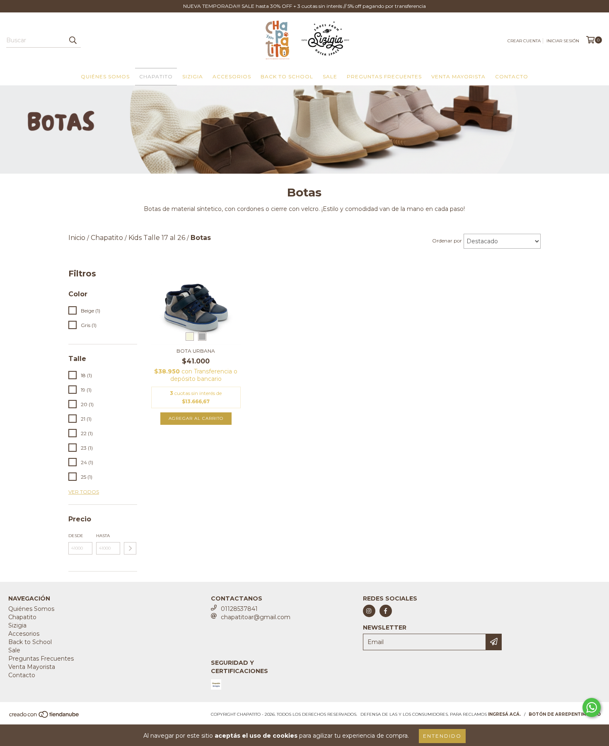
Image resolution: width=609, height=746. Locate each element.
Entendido (442, 736)
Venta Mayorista (458, 76)
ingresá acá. (504, 714)
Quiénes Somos (105, 76)
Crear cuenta (524, 41)
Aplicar (130, 548)
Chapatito (156, 76)
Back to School (287, 76)
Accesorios (232, 76)
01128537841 (239, 609)
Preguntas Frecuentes (384, 76)
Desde (75, 535)
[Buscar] (72, 40)
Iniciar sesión (562, 41)
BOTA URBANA (195, 351)
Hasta (103, 535)
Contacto (511, 76)
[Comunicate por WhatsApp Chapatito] (591, 707)
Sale (330, 76)
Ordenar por (447, 240)
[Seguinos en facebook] (385, 611)
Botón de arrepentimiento (565, 714)
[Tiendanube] (44, 716)
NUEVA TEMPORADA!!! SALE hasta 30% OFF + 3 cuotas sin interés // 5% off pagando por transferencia (304, 6)
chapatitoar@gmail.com (255, 617)
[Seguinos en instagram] (369, 611)
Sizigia (192, 76)
